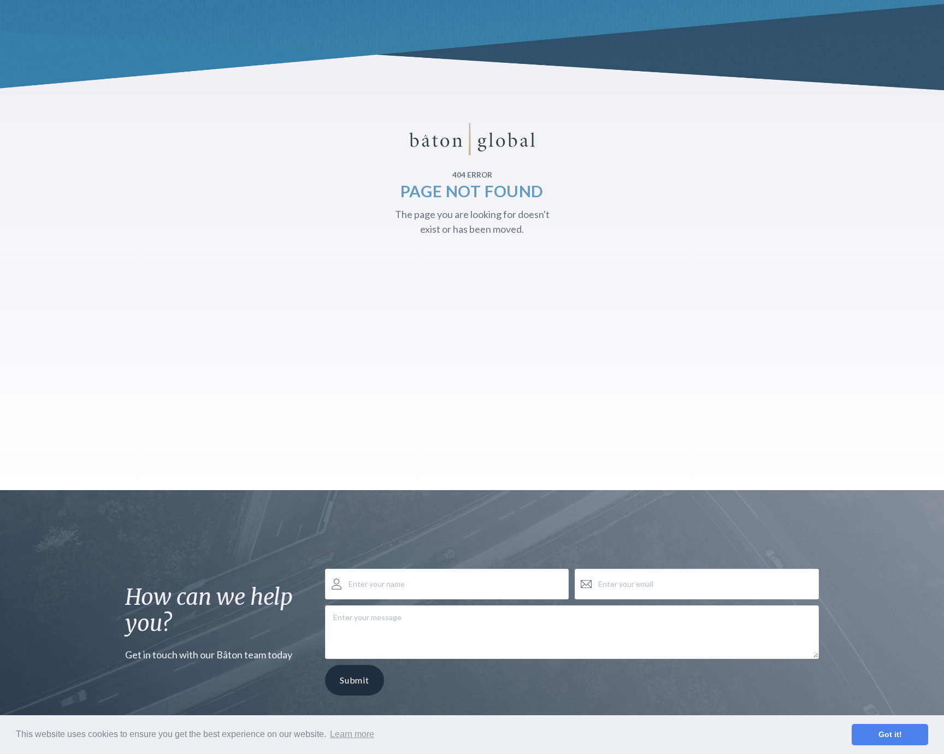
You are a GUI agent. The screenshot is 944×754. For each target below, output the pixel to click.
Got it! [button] (890, 734)
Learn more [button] (352, 734)
